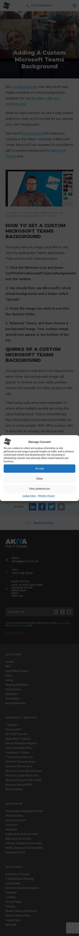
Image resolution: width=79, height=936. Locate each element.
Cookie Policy (29, 496)
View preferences (39, 488)
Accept (39, 468)
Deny (39, 478)
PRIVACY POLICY (46, 496)
